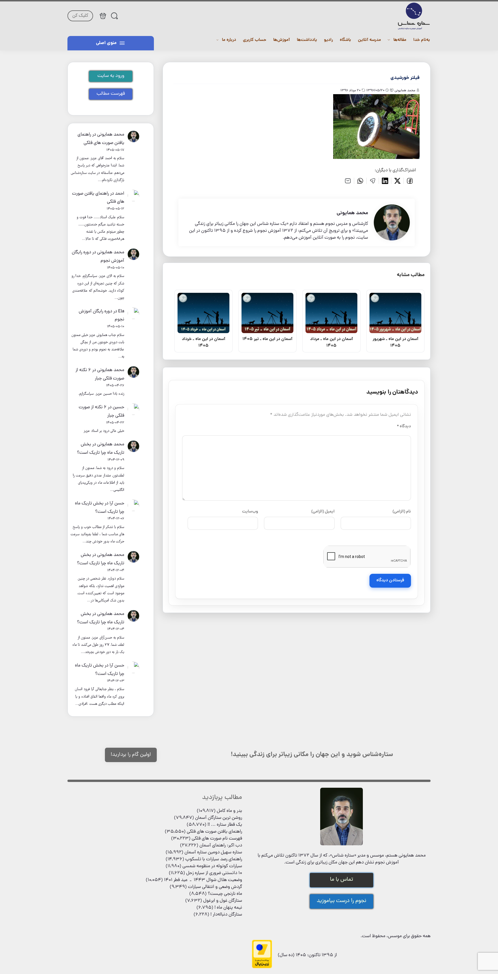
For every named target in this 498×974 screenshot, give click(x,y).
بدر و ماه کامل (229, 811)
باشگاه (345, 40)
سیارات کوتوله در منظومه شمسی (212, 866)
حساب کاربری (254, 40)
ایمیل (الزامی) (323, 511)
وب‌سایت (250, 511)
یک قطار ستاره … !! (224, 824)
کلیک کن (80, 15)
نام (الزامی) (402, 511)
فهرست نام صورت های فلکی (217, 838)
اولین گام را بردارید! (131, 755)
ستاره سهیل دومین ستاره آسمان (213, 852)
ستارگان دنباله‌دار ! (226, 914)
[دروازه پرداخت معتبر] (262, 967)
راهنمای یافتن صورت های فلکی (214, 831)
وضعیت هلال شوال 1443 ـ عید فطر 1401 (203, 880)
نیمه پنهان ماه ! (228, 907)
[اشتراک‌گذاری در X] (397, 181)
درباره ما (229, 40)
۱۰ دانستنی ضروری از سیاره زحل (214, 873)
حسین (118, 407)
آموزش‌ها (281, 40)
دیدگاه (404, 426)
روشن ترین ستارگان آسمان (218, 817)
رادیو (328, 40)
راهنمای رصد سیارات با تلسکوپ (213, 859)
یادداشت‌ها (307, 40)
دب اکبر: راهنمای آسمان (220, 845)
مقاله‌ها (399, 40)
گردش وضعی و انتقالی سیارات (215, 887)
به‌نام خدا (421, 40)
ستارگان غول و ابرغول (222, 900)
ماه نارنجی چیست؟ (225, 894)
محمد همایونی (110, 134)
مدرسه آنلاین (369, 40)
